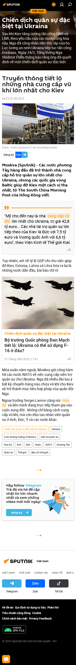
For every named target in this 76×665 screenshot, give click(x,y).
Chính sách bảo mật (14, 618)
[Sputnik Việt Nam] (12, 6)
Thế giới (22, 452)
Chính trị (41, 572)
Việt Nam (8, 572)
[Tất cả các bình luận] (6, 659)
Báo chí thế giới (39, 452)
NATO (49, 444)
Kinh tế (57, 572)
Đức (28, 444)
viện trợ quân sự (49, 436)
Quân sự (8, 452)
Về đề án (7, 607)
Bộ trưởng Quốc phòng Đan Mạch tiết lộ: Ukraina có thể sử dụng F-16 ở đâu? (37, 345)
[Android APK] (14, 629)
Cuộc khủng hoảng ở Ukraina (20, 436)
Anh (19, 444)
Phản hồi (53, 607)
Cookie (36, 613)
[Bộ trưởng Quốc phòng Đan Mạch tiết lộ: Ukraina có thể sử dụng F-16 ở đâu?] (38, 303)
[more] (69, 250)
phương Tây (63, 444)
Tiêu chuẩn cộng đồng (16, 613)
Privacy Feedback (40, 618)
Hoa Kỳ (8, 444)
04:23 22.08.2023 (13, 98)
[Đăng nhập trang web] (62, 4)
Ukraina (56, 429)
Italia (38, 444)
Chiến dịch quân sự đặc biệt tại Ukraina (37, 333)
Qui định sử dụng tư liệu (30, 607)
